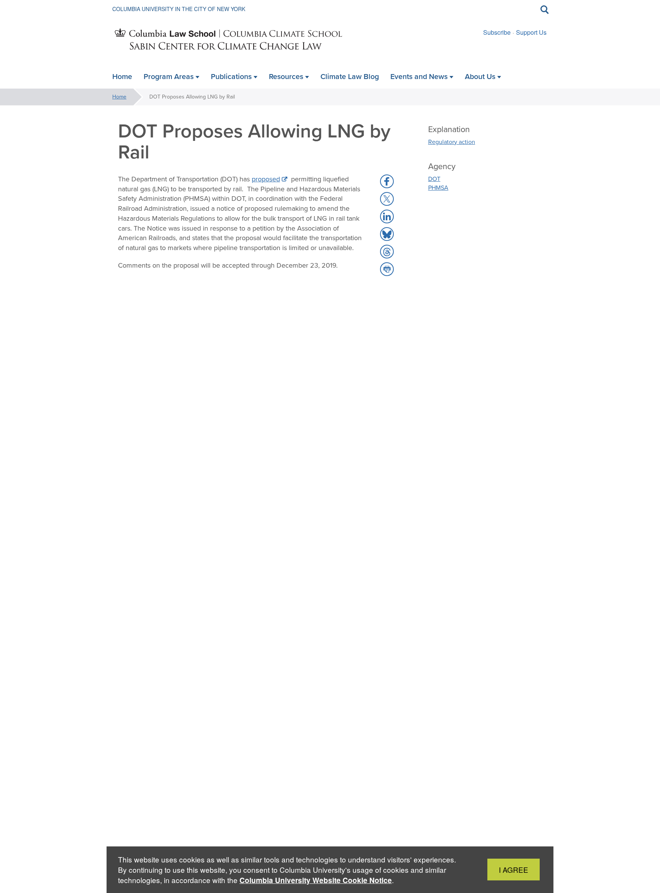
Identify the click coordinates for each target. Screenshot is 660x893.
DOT (434, 178)
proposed (266, 179)
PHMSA (438, 187)
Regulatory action (451, 141)
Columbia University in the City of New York (178, 9)
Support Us (531, 32)
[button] (387, 181)
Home (119, 97)
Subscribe (497, 32)
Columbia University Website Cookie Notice (315, 880)
